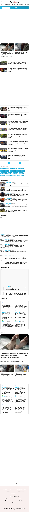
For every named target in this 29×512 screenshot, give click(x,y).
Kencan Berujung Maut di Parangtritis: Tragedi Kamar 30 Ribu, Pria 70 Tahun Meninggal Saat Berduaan (6, 54)
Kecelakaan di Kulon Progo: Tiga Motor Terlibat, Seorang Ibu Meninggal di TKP (17, 62)
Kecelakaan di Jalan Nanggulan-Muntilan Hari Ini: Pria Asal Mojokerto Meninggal (17, 129)
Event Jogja (21, 173)
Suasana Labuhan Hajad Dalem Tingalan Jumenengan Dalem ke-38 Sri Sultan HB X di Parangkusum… (15, 247)
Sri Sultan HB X (12, 170)
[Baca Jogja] (14, 1)
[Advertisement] (14, 25)
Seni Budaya (3, 215)
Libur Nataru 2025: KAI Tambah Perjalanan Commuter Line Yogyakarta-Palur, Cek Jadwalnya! (7, 316)
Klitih (11, 168)
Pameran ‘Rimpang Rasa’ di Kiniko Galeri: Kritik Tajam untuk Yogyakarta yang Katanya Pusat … (14, 236)
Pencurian (2, 168)
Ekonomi (7, 170)
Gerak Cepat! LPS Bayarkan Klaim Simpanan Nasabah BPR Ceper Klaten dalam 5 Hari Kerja (15, 189)
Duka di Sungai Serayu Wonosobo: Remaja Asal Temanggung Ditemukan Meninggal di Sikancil (16, 205)
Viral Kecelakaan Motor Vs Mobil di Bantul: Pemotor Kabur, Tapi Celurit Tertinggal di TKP (18, 109)
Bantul (22, 175)
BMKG (23, 170)
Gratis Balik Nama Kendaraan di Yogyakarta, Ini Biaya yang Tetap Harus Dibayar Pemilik (8, 307)
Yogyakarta (8, 175)
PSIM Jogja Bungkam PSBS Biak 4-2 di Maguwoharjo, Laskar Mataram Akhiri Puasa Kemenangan (7, 410)
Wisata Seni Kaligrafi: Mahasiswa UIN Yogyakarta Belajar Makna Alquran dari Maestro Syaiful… (16, 257)
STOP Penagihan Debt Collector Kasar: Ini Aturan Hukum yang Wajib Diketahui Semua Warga (8, 324)
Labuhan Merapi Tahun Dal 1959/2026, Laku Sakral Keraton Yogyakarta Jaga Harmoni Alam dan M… (16, 241)
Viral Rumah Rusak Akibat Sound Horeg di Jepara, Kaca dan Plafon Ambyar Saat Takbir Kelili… (16, 195)
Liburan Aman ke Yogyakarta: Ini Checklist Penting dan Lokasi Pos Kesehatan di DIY (21, 307)
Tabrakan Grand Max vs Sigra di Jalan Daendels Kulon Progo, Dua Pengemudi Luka (17, 157)
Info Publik (3, 298)
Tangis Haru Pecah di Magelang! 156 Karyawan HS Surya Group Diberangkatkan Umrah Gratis (16, 184)
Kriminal (8, 286)
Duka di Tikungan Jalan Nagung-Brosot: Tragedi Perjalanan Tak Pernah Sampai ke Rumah (17, 70)
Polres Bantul (19, 170)
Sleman (18, 175)
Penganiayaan (20, 168)
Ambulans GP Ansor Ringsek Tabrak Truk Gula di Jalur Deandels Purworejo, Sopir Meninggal (16, 200)
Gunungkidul (15, 173)
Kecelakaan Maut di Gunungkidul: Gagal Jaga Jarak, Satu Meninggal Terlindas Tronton (17, 116)
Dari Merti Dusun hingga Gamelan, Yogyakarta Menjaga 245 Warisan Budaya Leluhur (15, 252)
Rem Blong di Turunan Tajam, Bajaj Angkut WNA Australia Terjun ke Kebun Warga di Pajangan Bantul (18, 123)
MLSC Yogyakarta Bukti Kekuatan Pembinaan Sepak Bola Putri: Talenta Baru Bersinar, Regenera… (21, 410)
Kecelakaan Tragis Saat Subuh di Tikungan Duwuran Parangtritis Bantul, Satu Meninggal (18, 150)
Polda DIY (7, 168)
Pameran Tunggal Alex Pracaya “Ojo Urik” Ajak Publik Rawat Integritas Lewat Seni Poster (16, 263)
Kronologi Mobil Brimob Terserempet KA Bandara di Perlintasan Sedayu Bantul (21, 376)
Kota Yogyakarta (4, 173)
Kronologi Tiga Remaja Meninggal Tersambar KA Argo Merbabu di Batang (16, 211)
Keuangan (3, 170)
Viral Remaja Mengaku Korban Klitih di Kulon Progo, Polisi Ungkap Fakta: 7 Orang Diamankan (18, 143)
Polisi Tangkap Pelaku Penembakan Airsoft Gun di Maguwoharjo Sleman (16, 288)
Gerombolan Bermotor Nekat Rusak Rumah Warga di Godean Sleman (22, 54)
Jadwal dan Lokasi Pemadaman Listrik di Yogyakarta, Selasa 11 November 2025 (20, 324)
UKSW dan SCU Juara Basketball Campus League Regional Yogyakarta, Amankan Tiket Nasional (20, 391)
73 (17, 163)
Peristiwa (3, 42)
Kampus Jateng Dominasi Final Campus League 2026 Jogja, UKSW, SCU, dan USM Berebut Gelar (7, 399)
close (16, 483)
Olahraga (3, 382)
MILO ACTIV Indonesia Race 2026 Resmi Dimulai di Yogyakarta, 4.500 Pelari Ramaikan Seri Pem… (20, 400)
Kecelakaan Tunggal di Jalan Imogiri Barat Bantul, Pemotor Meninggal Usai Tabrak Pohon (18, 136)
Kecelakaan (3, 175)
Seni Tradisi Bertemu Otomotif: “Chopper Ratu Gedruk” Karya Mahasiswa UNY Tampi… (16, 294)
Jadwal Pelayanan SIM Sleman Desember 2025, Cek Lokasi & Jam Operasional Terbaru (20, 315)
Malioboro (15, 168)
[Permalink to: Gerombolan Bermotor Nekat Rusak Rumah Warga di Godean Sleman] (22, 47)
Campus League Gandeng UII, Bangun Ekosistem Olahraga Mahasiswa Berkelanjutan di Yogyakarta (8, 391)
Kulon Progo (14, 175)
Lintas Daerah (4, 180)
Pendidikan (10, 173)
